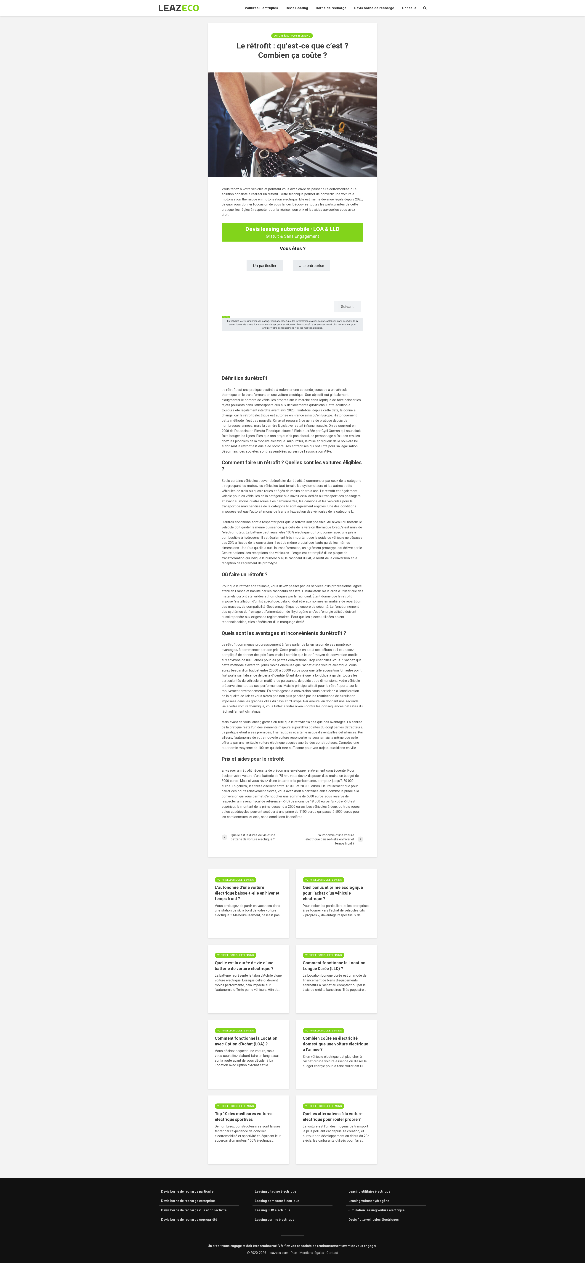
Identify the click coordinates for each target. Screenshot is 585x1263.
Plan (294, 1253)
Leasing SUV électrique (272, 1210)
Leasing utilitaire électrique (369, 1191)
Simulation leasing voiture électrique (376, 1210)
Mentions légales (312, 1253)
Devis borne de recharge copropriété (189, 1219)
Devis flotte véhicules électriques (373, 1219)
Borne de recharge (331, 8)
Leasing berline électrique (274, 1219)
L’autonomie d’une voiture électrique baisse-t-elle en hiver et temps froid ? (247, 893)
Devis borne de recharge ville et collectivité (193, 1210)
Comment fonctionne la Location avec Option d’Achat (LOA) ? (246, 1041)
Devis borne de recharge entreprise (188, 1201)
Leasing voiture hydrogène (368, 1201)
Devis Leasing (297, 8)
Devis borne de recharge (374, 8)
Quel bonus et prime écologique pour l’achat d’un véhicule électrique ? (333, 893)
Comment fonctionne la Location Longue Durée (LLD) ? (334, 965)
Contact (332, 1253)
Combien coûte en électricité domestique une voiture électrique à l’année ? (335, 1044)
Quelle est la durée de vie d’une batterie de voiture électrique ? (244, 965)
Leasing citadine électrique (275, 1191)
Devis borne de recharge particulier (188, 1191)
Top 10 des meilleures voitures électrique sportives (243, 1116)
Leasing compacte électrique (277, 1201)
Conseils (409, 8)
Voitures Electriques (261, 8)
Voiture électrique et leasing (292, 36)
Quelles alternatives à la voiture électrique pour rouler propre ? (332, 1116)
